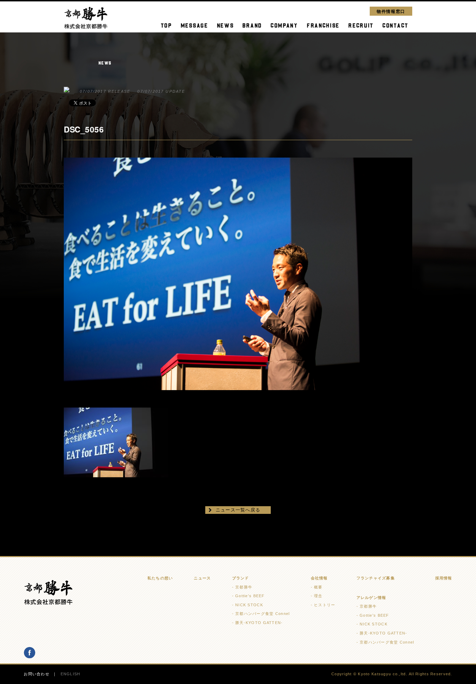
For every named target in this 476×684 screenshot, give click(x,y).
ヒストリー (324, 605)
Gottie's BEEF (250, 596)
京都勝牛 (243, 587)
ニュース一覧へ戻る (238, 509)
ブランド (240, 578)
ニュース (202, 578)
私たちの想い (160, 578)
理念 (318, 596)
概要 (318, 587)
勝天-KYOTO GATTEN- (259, 623)
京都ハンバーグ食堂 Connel (262, 613)
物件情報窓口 (391, 11)
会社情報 (319, 578)
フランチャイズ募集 (375, 578)
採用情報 (443, 578)
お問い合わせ (36, 674)
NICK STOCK (249, 605)
